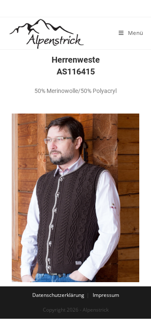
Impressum (106, 295)
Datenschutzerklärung (58, 295)
